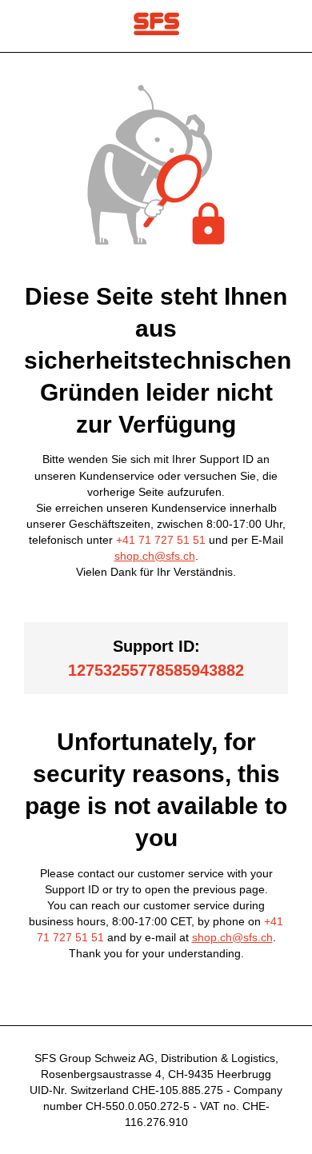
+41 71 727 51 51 (161, 539)
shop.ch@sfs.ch (154, 555)
